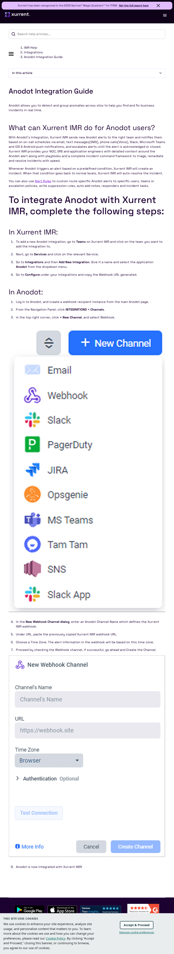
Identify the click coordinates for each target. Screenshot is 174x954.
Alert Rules (43, 181)
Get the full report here (134, 5)
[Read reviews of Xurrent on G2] (143, 909)
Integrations (33, 52)
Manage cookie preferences (136, 932)
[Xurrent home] (17, 16)
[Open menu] (164, 15)
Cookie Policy (55, 938)
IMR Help (30, 48)
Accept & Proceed (137, 925)
